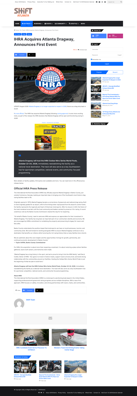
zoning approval (62, 113)
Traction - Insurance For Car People (50, 122)
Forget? (120, 55)
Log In (107, 64)
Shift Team (30, 300)
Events (48, 23)
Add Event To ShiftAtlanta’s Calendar (83, 2)
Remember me (96, 59)
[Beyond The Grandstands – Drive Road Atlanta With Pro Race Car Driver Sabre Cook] (50, 366)
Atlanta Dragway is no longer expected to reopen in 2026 (47, 106)
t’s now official (19, 113)
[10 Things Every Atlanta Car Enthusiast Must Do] (96, 114)
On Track (26, 23)
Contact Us (68, 2)
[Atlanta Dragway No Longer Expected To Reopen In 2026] (75, 366)
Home (17, 23)
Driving (38, 23)
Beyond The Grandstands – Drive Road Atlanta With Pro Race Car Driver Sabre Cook (49, 376)
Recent (115, 72)
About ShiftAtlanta (20, 2)
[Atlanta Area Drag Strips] (96, 106)
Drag (24, 34)
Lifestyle (73, 23)
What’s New (59, 2)
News (83, 23)
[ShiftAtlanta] (23, 12)
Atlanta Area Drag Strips (110, 103)
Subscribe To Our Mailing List (45, 2)
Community (60, 23)
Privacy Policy (31, 2)
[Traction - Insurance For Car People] (50, 137)
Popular (99, 72)
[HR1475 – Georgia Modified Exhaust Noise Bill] (25, 366)
